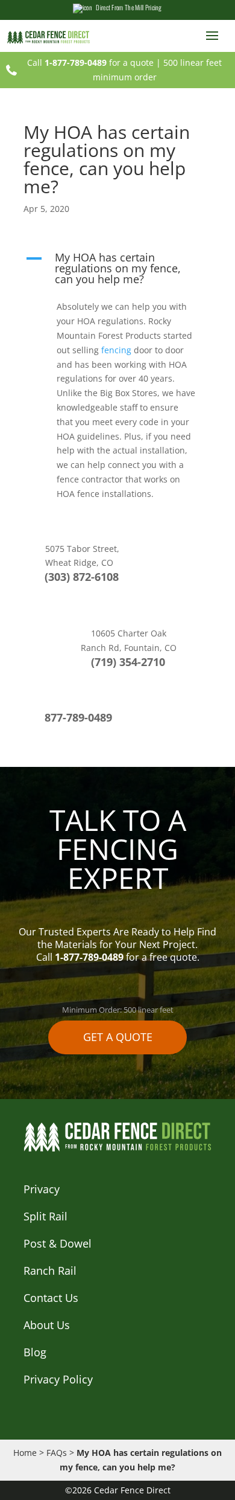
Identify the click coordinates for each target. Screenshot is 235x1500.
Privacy (42, 1189)
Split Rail (45, 1216)
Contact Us (51, 1297)
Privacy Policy (58, 1379)
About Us (47, 1325)
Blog (35, 1352)
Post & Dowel (58, 1243)
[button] (118, 271)
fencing (116, 350)
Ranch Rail (50, 1270)
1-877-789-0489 (76, 62)
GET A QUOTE (117, 1037)
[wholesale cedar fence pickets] (51, 36)
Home (25, 1452)
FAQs (56, 1452)
